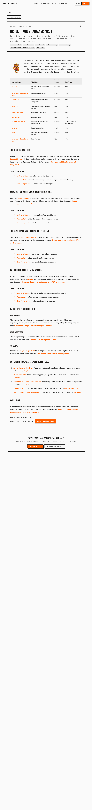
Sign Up (85, 3)
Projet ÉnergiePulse (18, 121)
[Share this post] (80, 26)
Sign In (78, 3)
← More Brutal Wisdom (54, 446)
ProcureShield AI (16, 159)
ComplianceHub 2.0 (28, 237)
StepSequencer (24, 198)
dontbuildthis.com (10, 3)
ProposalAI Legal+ (18, 113)
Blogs (54, 3)
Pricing (36, 3)
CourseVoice (16, 117)
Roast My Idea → (35, 446)
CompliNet (15, 100)
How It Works (45, 3)
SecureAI (15, 106)
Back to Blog (15, 17)
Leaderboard (62, 3)
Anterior (14, 86)
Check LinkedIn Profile (45, 421)
